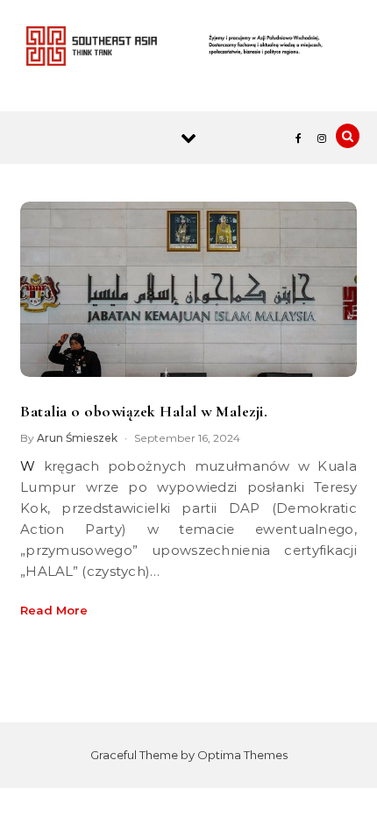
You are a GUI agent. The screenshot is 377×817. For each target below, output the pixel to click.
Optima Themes (242, 755)
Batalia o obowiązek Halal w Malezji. (143, 411)
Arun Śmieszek (77, 437)
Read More (54, 610)
